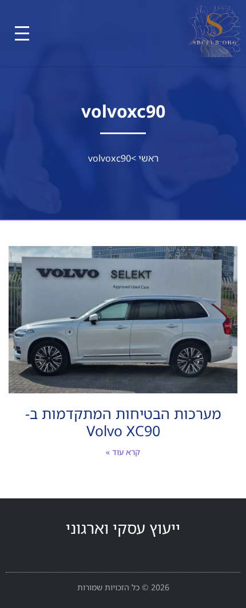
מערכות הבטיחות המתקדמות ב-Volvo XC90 (123, 422)
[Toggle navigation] (22, 33)
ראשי (148, 158)
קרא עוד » (123, 451)
